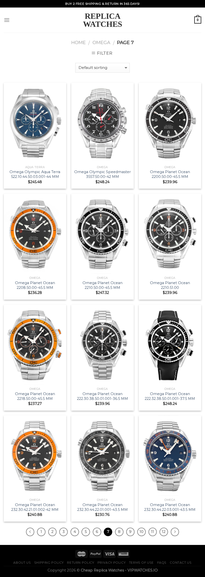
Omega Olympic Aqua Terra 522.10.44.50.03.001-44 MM (35, 174)
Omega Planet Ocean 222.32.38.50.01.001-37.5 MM (170, 396)
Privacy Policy (112, 562)
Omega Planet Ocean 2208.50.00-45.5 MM (35, 285)
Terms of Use (141, 562)
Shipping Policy (49, 562)
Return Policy (80, 562)
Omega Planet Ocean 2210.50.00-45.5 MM (102, 285)
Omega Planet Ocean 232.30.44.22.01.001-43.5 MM (102, 507)
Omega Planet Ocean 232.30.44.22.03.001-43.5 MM (170, 507)
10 (142, 531)
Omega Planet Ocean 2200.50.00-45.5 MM (170, 174)
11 (152, 531)
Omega (101, 42)
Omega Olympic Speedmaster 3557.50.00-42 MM (102, 174)
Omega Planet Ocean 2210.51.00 (170, 285)
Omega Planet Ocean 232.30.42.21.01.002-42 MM (34, 507)
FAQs (161, 562)
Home (78, 42)
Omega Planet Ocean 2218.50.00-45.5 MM (35, 396)
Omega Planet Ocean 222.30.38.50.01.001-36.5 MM (102, 396)
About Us (22, 562)
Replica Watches (102, 20)
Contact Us (181, 562)
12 (164, 531)
